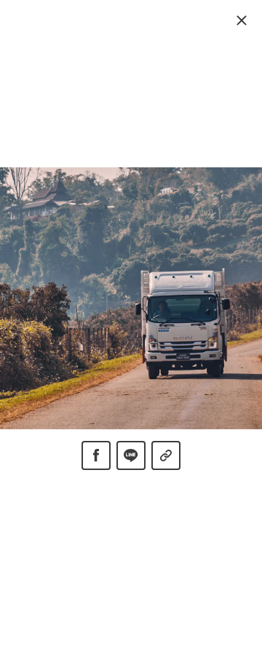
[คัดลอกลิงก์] (165, 455)
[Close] (241, 20)
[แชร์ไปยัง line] (131, 455)
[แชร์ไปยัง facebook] (96, 455)
